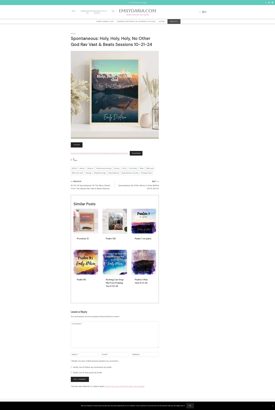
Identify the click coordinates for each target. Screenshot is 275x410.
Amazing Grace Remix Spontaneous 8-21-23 (93, 11)
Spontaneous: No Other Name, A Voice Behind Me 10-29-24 (138, 185)
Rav (142, 168)
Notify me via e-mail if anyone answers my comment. (95, 361)
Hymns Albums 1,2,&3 (105, 21)
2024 (74, 168)
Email (105, 354)
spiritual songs (100, 173)
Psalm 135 (111, 238)
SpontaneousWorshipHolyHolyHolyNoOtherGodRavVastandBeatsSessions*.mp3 (99, 153)
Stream (76, 145)
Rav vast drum (77, 173)
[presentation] (85, 221)
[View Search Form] (200, 12)
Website (136, 354)
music (73, 34)
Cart (87, 13)
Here (144, 2)
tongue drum (146, 173)
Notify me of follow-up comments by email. (92, 367)
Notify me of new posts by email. (87, 372)
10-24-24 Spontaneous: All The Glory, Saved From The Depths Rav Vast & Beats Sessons (90, 185)
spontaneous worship (130, 173)
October (133, 168)
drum (82, 168)
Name (75, 354)
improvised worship (104, 168)
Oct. (125, 168)
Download (136, 153)
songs (88, 173)
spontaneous (113, 173)
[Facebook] (269, 2)
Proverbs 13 (83, 238)
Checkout (97, 13)
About (73, 11)
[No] (272, 406)
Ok (190, 405)
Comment (77, 323)
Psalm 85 (81, 279)
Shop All (174, 21)
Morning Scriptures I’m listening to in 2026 (136, 21)
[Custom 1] (265, 2)
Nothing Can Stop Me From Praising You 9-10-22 (115, 282)
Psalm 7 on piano (143, 238)
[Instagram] (272, 2)
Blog (113, 11)
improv (90, 168)
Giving (162, 21)
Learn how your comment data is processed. (124, 386)
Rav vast (150, 168)
